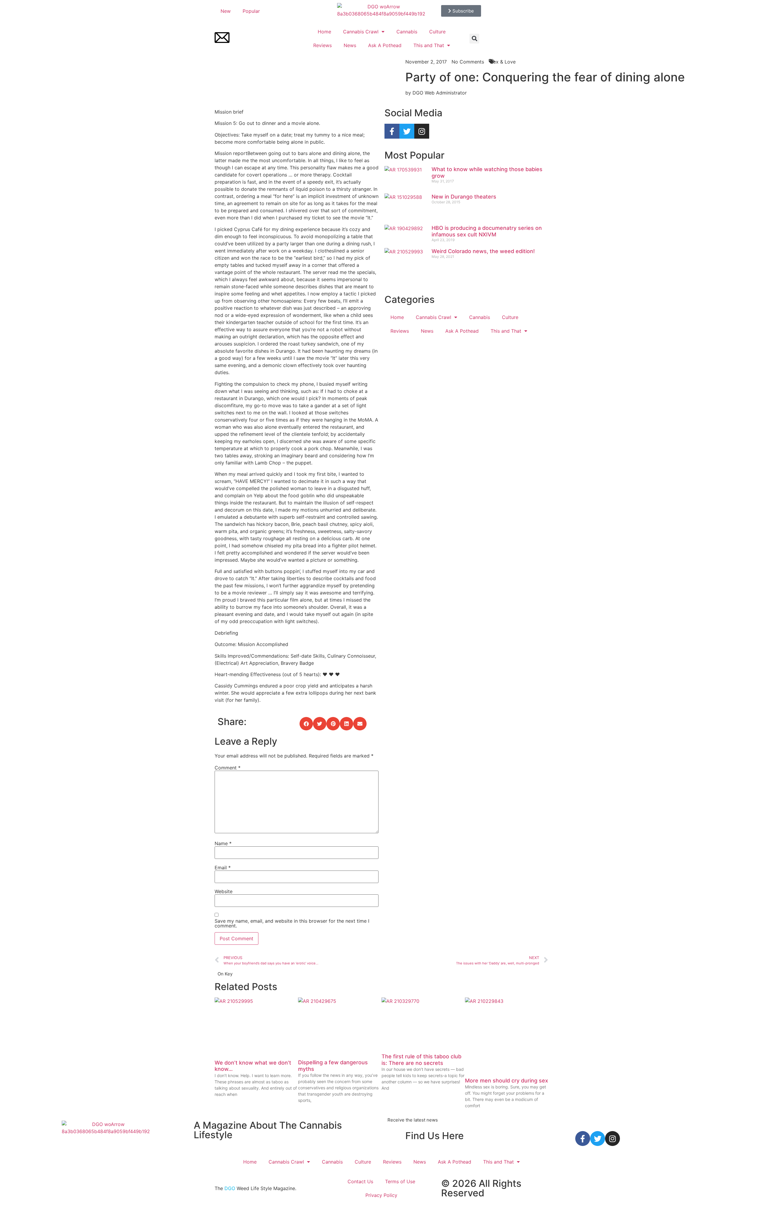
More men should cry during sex (506, 1080)
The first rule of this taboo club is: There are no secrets (421, 1059)
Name (223, 843)
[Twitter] (406, 131)
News (350, 45)
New (226, 11)
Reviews (322, 45)
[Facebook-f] (391, 131)
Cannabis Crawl (361, 32)
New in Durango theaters (464, 196)
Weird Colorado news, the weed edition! (483, 251)
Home (324, 32)
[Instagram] (421, 131)
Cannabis (406, 32)
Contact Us (360, 1181)
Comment (228, 767)
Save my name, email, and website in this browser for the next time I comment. (292, 923)
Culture (437, 32)
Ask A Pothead (384, 45)
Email (223, 867)
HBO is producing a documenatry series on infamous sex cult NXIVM (487, 231)
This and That (428, 45)
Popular (251, 11)
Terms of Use (400, 1181)
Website (223, 891)
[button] (474, 39)
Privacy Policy (381, 1195)
